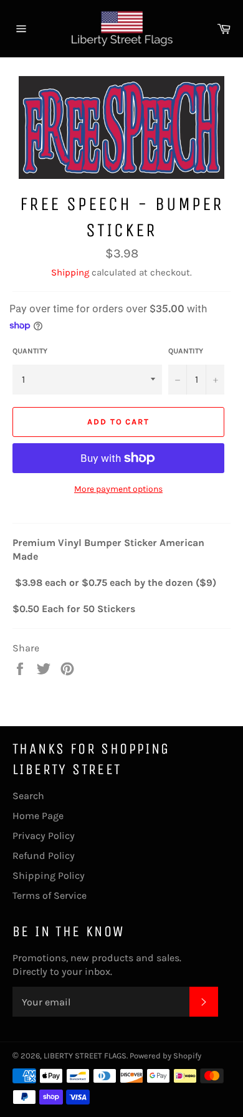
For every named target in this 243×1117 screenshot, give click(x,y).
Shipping (70, 272)
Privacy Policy (43, 835)
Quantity (29, 351)
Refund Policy (43, 855)
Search (28, 796)
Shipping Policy (48, 875)
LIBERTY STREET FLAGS (85, 1055)
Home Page (38, 816)
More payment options (118, 489)
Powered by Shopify (165, 1055)
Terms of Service (49, 895)
